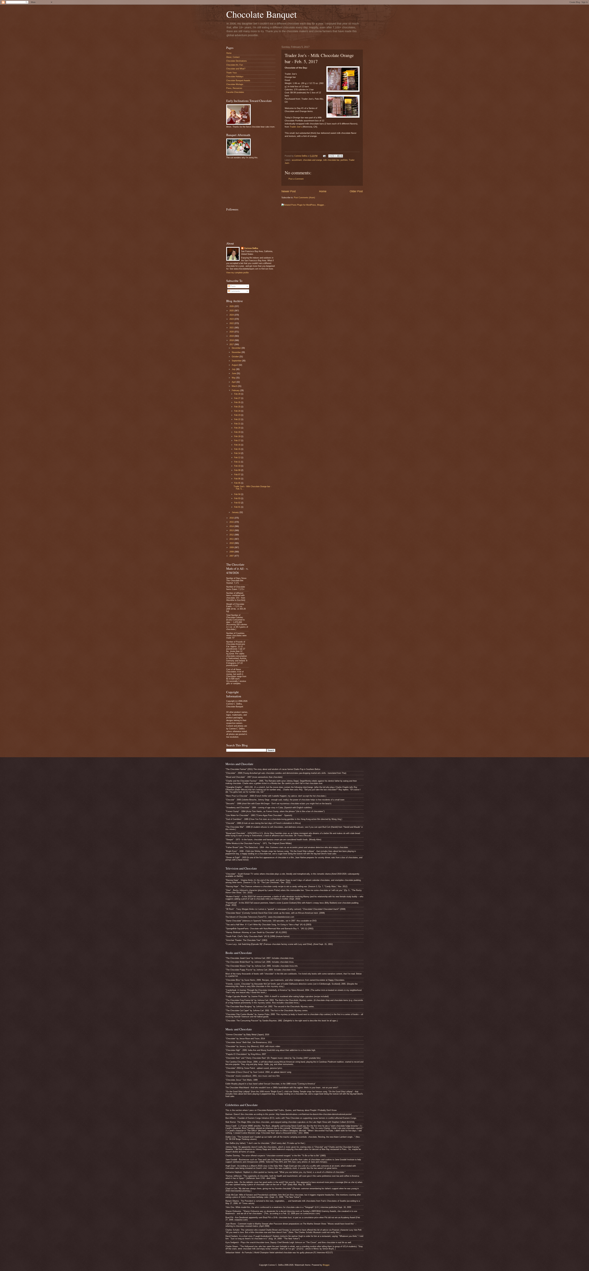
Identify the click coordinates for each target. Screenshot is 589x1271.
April (234, 382)
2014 (231, 526)
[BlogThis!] (332, 155)
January (235, 512)
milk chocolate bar (331, 160)
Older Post (356, 191)
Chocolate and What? (235, 69)
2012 (231, 535)
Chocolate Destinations (236, 61)
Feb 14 (237, 453)
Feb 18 (237, 436)
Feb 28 (237, 394)
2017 (231, 344)
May (234, 378)
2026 (231, 306)
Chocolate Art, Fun (234, 65)
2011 (231, 539)
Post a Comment (296, 179)
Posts (233, 286)
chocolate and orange (312, 160)
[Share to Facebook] (338, 155)
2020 (231, 332)
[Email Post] (324, 156)
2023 (231, 319)
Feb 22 (237, 419)
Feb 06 (237, 478)
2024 (231, 315)
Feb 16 (237, 445)
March (235, 386)
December (236, 348)
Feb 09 (237, 470)
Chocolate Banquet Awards (238, 80)
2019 (231, 336)
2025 (231, 310)
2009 (231, 547)
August (235, 365)
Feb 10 (237, 466)
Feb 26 (237, 402)
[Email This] (329, 155)
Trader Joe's (296, 127)
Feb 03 (237, 498)
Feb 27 (237, 398)
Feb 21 (237, 423)
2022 (231, 323)
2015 (231, 522)
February (236, 390)
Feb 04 (237, 494)
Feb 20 (237, 428)
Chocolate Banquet (261, 14)
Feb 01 (237, 507)
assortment (297, 160)
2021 (231, 327)
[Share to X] (335, 155)
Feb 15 (237, 449)
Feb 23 (237, 415)
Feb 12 (237, 457)
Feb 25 (237, 406)
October (235, 356)
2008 (231, 552)
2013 (231, 530)
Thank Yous (231, 73)
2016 (231, 518)
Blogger (326, 1265)
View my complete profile (237, 272)
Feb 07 (237, 474)
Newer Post (288, 191)
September (237, 361)
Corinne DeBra (251, 248)
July (234, 369)
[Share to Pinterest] (341, 155)
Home (322, 191)
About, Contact (233, 57)
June (234, 373)
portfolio (344, 160)
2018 (231, 340)
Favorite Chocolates (235, 92)
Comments (235, 291)
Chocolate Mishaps (234, 84)
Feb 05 (237, 483)
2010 (231, 543)
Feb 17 (237, 440)
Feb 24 (237, 411)
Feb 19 (237, 432)
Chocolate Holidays (234, 76)
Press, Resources (234, 88)
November (236, 352)
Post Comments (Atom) (304, 197)
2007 (231, 556)
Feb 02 (237, 503)
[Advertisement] (249, 183)
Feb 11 (237, 462)
